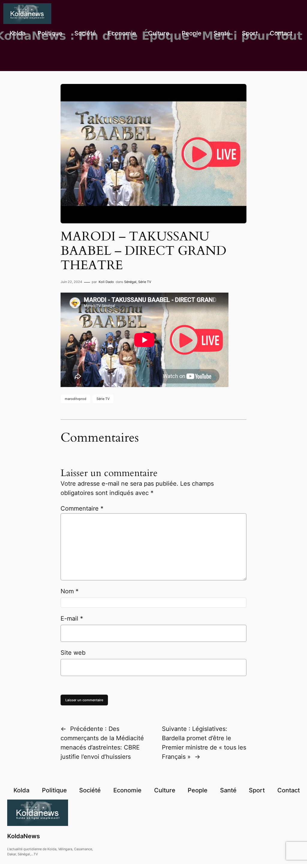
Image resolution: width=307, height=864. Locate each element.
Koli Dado (106, 282)
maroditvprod (75, 399)
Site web (73, 652)
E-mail (72, 618)
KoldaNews (23, 836)
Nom (70, 591)
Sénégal (130, 282)
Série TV (144, 282)
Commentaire (82, 508)
